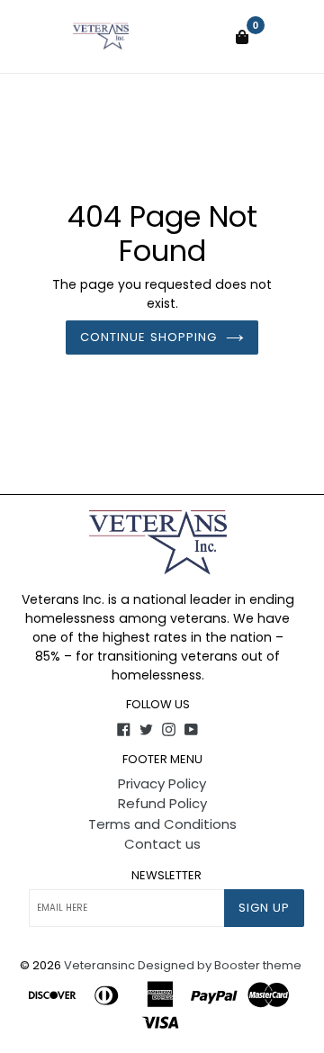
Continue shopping (148, 337)
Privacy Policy (162, 783)
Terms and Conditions (162, 823)
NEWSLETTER (166, 875)
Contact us (162, 843)
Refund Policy (162, 803)
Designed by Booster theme (220, 965)
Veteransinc (99, 965)
